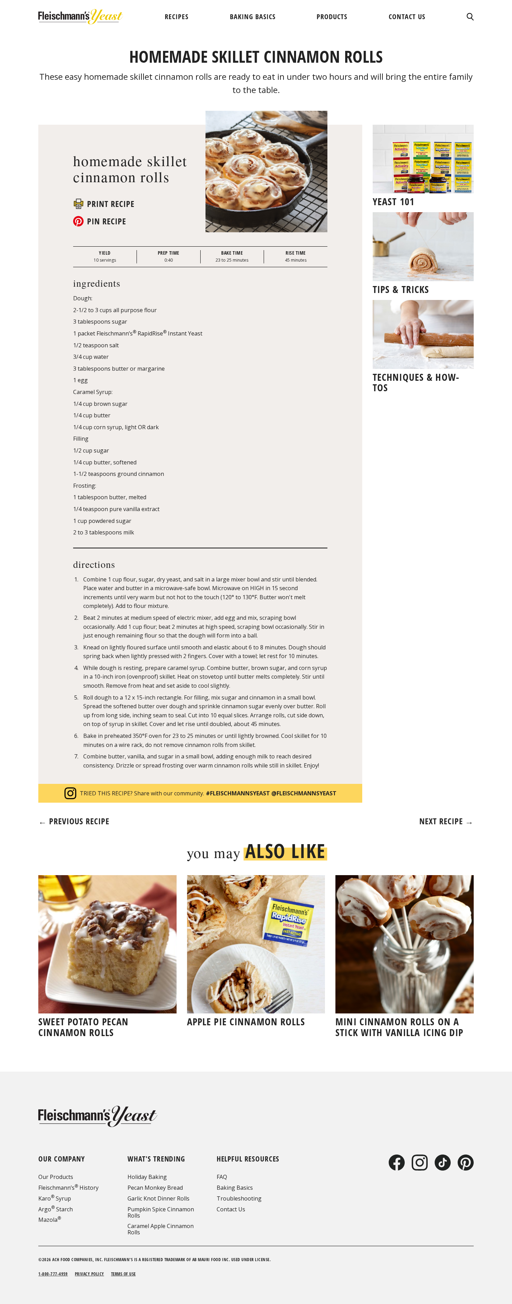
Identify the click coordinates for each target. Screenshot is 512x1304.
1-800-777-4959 (53, 1274)
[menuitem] (176, 16)
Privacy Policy (89, 1274)
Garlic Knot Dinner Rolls (158, 1198)
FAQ (222, 1177)
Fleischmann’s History (68, 1187)
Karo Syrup (54, 1198)
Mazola (49, 1220)
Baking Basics (235, 1187)
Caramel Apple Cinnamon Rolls (160, 1229)
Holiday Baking (147, 1177)
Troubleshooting (239, 1198)
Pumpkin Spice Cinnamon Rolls (160, 1212)
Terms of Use (123, 1274)
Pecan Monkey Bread (155, 1187)
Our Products (55, 1177)
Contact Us (231, 1209)
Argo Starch (55, 1209)
